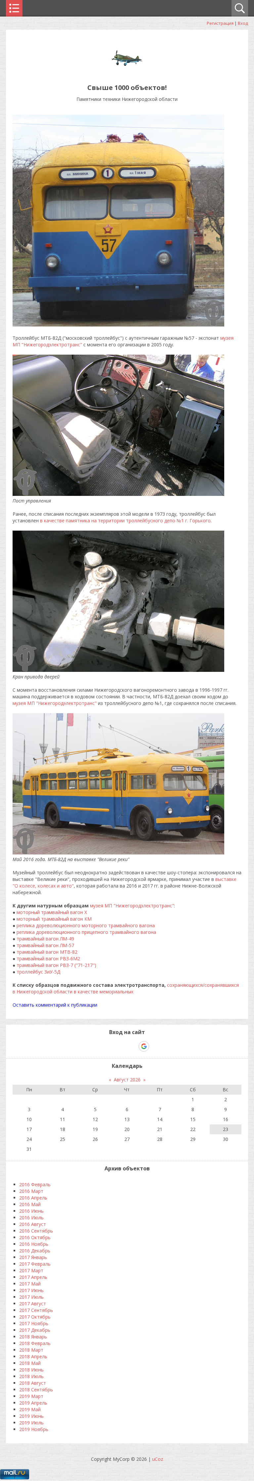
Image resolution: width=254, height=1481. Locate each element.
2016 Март (31, 1191)
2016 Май (30, 1204)
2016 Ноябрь (33, 1244)
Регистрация (220, 23)
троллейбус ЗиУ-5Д (38, 972)
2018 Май (30, 1363)
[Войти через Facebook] (121, 1046)
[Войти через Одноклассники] (155, 1046)
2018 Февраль (35, 1343)
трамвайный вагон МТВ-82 (47, 952)
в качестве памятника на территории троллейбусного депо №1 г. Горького (125, 520)
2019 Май (30, 1409)
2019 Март (31, 1396)
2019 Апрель (33, 1403)
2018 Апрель (33, 1356)
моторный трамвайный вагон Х (52, 912)
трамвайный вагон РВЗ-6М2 (48, 958)
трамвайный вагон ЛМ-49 (45, 939)
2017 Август (32, 1303)
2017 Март (31, 1270)
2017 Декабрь (34, 1330)
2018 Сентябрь (36, 1389)
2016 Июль (31, 1217)
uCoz (157, 1459)
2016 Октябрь (35, 1237)
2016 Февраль (35, 1184)
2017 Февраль (35, 1264)
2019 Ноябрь (33, 1429)
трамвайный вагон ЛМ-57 (45, 945)
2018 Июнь (31, 1370)
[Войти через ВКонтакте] (110, 1046)
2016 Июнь (31, 1211)
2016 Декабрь (34, 1250)
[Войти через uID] (99, 1046)
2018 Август (32, 1383)
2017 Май (30, 1284)
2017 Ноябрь (33, 1323)
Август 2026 (127, 1079)
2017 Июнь (31, 1290)
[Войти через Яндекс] (132, 1046)
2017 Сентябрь (36, 1310)
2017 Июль (31, 1297)
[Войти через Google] (144, 1046)
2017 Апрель (33, 1277)
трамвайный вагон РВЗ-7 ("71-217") (56, 965)
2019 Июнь (31, 1416)
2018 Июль (31, 1376)
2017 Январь (33, 1257)
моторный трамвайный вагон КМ (54, 919)
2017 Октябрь (35, 1317)
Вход (243, 23)
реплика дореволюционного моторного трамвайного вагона (86, 925)
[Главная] (127, 72)
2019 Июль (31, 1422)
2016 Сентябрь (36, 1231)
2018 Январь (33, 1336)
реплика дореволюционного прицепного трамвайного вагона (86, 932)
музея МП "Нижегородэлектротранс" (55, 703)
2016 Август (32, 1224)
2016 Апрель (33, 1198)
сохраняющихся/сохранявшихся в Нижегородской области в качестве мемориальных (126, 988)
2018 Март (31, 1350)
